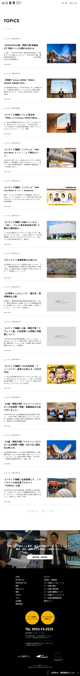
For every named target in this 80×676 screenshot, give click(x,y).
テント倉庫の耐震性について (53, 592)
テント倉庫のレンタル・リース (54, 583)
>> (52, 511)
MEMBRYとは (20, 580)
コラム (18, 598)
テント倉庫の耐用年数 (51, 589)
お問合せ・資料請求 (50, 580)
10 (43, 511)
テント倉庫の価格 (50, 586)
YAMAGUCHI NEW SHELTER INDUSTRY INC (40, 667)
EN (66, 3)
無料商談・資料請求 (40, 557)
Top (5, 29)
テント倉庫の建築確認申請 (52, 598)
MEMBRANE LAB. (21, 583)
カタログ (47, 577)
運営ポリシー (48, 601)
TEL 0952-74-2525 (39, 629)
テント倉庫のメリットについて (54, 595)
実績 (17, 592)
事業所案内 (19, 604)
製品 (17, 586)
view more (7, 64)
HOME (18, 577)
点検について (20, 589)
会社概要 (18, 601)
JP (63, 3)
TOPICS (18, 595)
